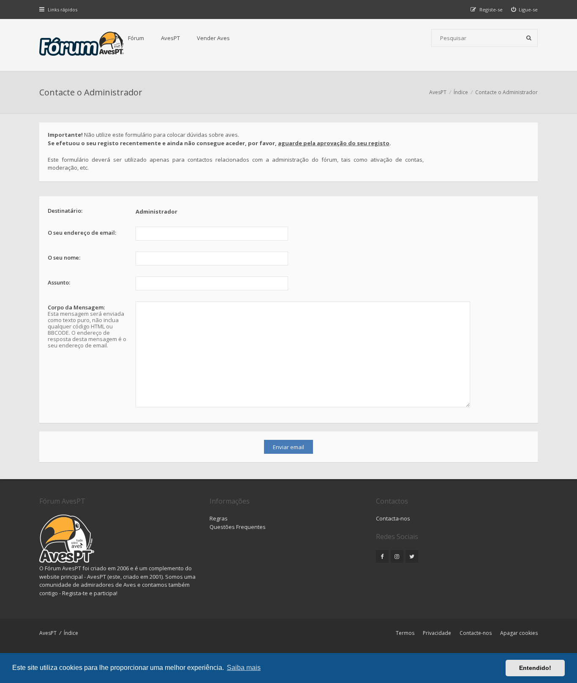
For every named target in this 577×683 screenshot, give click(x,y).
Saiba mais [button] (244, 667)
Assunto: (59, 282)
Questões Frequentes (238, 527)
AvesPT (170, 38)
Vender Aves (213, 38)
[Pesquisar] (528, 38)
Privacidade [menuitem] (437, 633)
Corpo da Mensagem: (76, 307)
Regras (219, 518)
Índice (71, 633)
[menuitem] (524, 9)
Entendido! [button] (535, 667)
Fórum (136, 38)
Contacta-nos (393, 518)
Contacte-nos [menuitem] (476, 633)
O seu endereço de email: (82, 232)
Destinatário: (65, 210)
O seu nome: (64, 257)
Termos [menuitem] (405, 633)
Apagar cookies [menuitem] (519, 633)
